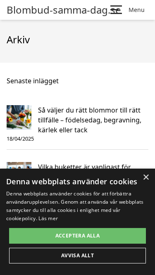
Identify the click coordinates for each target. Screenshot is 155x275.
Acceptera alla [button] (77, 235)
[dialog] (77, 222)
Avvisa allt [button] (77, 255)
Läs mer (48, 218)
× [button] (146, 177)
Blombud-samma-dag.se (64, 9)
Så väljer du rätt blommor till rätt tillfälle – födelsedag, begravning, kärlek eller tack (89, 120)
